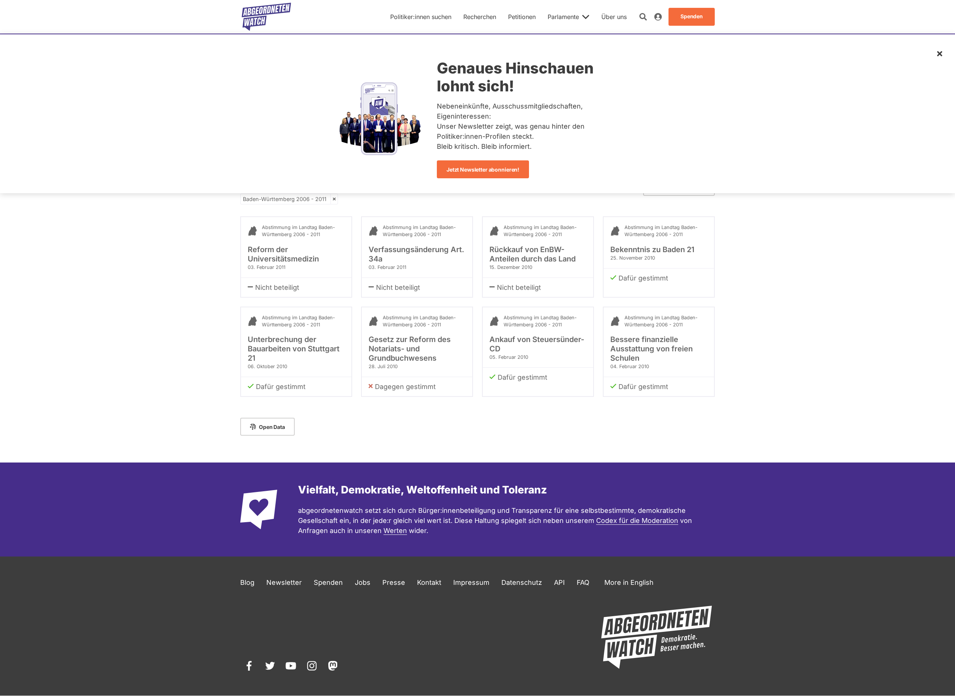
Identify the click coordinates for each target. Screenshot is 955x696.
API (559, 582)
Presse (393, 582)
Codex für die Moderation (637, 520)
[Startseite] (266, 16)
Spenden (328, 582)
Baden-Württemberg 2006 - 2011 (284, 199)
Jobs (362, 582)
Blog (247, 582)
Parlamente (563, 17)
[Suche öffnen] (643, 16)
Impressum (471, 582)
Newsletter (284, 582)
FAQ (583, 582)
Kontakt (429, 582)
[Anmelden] (658, 16)
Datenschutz (521, 582)
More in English (629, 582)
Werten (395, 530)
